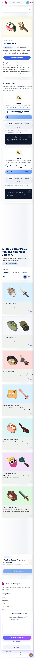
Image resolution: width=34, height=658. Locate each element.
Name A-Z (25, 272)
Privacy (11, 655)
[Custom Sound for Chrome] (17, 628)
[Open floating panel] (31, 655)
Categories (5, 600)
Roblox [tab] (19, 127)
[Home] (4, 10)
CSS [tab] (10, 124)
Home (3, 597)
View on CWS (16, 641)
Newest (6, 272)
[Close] (30, 614)
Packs (3, 603)
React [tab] (27, 124)
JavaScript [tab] (18, 124)
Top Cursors (5, 606)
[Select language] (31, 2)
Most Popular (16, 272)
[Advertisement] (17, 224)
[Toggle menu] (2, 2)
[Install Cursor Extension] (27, 2)
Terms (16, 655)
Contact (22, 655)
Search (4, 609)
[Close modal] (29, 319)
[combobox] (17, 2)
